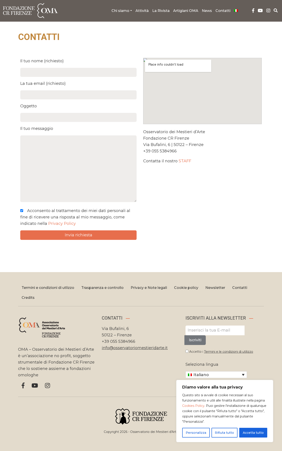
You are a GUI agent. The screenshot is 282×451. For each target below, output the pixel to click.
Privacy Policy (62, 223)
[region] (224, 411)
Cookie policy (186, 288)
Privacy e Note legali (149, 288)
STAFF (185, 161)
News (207, 11)
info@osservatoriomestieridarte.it (135, 347)
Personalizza (196, 433)
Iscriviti (195, 340)
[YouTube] (260, 10)
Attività (142, 11)
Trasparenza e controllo (102, 288)
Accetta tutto (253, 433)
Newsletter (215, 288)
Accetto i (220, 352)
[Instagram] (268, 10)
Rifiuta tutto (224, 433)
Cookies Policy (193, 406)
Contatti (222, 11)
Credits (28, 298)
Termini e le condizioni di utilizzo (228, 352)
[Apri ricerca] (275, 10)
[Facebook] (253, 10)
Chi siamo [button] (120, 11)
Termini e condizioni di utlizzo (48, 288)
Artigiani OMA (185, 11)
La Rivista (161, 11)
